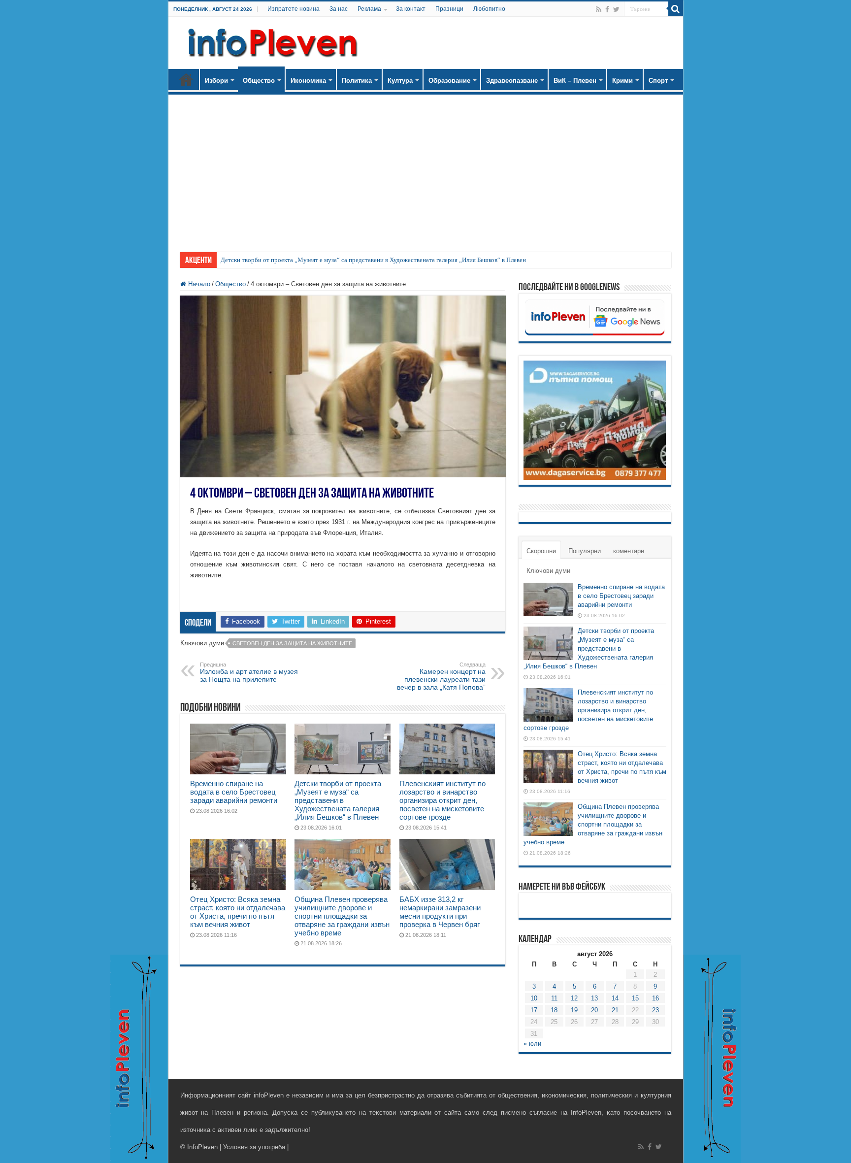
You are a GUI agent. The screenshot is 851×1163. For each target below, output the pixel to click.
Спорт (658, 80)
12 (574, 998)
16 (655, 998)
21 (615, 1010)
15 (635, 998)
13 (594, 998)
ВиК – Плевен (575, 80)
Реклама (369, 8)
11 (554, 998)
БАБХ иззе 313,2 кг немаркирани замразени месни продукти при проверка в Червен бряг (440, 912)
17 (533, 1010)
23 (655, 1010)
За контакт (411, 8)
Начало (186, 79)
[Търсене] (675, 8)
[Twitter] (616, 9)
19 (574, 1010)
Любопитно (489, 8)
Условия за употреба (254, 1147)
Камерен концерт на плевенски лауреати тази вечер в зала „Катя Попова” (441, 676)
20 (594, 1010)
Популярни (584, 551)
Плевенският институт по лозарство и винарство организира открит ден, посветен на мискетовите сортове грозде (442, 800)
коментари (628, 551)
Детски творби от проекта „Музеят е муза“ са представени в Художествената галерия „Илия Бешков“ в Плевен (373, 260)
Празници (449, 8)
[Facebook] (607, 9)
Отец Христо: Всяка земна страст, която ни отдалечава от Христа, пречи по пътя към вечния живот (237, 912)
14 (615, 998)
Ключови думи (548, 570)
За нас (338, 8)
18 (554, 1010)
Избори (216, 80)
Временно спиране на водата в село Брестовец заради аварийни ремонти (233, 791)
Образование (449, 80)
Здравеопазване (512, 80)
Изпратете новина (293, 8)
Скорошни (541, 551)
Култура (400, 80)
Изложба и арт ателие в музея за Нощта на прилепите (249, 672)
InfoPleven (202, 1147)
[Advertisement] (425, 168)
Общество (259, 80)
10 (533, 998)
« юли (532, 1043)
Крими (622, 80)
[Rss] (598, 9)
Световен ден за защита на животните (292, 643)
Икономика (308, 80)
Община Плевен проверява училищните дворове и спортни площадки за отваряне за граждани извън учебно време (342, 916)
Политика (357, 80)
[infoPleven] (270, 41)
